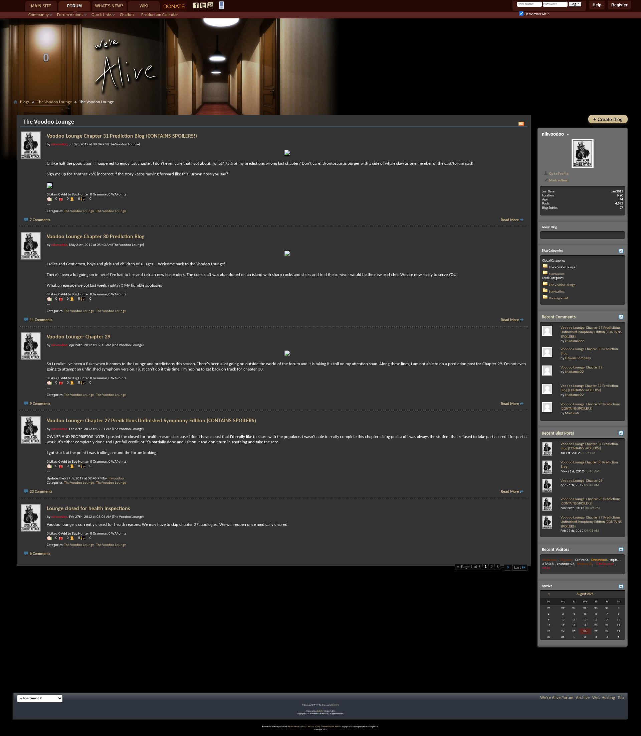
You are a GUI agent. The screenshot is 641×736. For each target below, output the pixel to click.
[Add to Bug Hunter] (62, 199)
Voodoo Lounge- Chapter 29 (78, 337)
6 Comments (40, 554)
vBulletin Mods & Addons (331, 727)
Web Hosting (603, 698)
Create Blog (608, 119)
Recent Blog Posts (558, 433)
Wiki (144, 6)
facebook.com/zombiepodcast (196, 5)
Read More (510, 220)
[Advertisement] (320, 109)
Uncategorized (558, 298)
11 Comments (41, 320)
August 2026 (585, 594)
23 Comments (41, 492)
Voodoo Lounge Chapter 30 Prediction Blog (96, 237)
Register (619, 5)
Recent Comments (559, 317)
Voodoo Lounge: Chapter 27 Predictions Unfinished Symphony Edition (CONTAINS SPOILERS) (151, 421)
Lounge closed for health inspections (88, 508)
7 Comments (40, 220)
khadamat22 (574, 341)
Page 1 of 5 (471, 567)
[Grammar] (73, 199)
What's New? (109, 6)
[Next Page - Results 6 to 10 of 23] (508, 567)
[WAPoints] (85, 199)
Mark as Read (559, 180)
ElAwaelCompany (578, 358)
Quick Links (101, 15)
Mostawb (572, 413)
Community (38, 15)
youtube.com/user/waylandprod (210, 5)
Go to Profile (558, 174)
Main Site (41, 6)
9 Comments (40, 404)
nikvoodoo (116, 478)
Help (597, 5)
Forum (74, 6)
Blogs (24, 102)
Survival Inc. (557, 274)
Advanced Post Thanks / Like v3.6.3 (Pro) (304, 727)
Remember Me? (536, 14)
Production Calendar (159, 15)
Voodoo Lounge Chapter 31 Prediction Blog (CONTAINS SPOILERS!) (122, 136)
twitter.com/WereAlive (203, 5)
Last (517, 567)
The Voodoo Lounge (54, 102)
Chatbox (127, 15)
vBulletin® (320, 711)
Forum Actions (70, 15)
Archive (583, 698)
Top (621, 698)
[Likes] (51, 199)
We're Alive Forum (556, 698)
